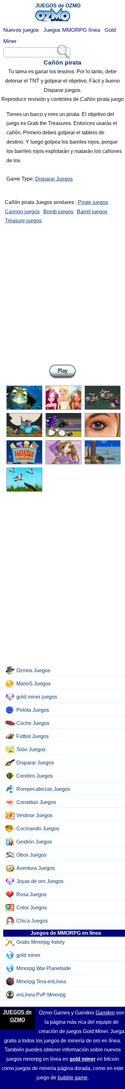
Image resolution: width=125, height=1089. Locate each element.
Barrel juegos (92, 211)
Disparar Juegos (54, 179)
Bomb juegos (58, 211)
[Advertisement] (62, 293)
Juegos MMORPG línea (71, 30)
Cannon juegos (22, 211)
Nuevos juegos (21, 30)
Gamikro (105, 1012)
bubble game (73, 1077)
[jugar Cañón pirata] (62, 372)
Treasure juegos (23, 220)
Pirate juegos (93, 202)
